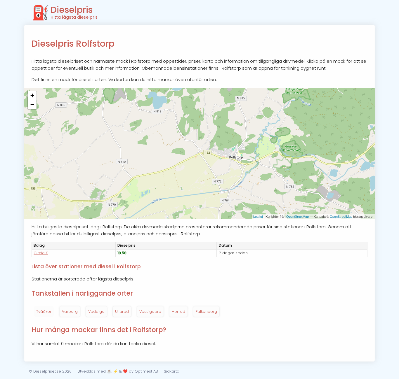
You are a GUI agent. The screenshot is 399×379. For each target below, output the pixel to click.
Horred (178, 311)
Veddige (96, 311)
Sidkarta (171, 371)
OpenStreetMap (297, 216)
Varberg (70, 311)
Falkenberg (206, 311)
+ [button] (32, 95)
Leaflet (258, 216)
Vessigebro (150, 311)
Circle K (41, 252)
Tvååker (43, 311)
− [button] (32, 104)
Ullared (122, 311)
